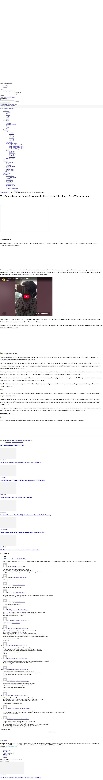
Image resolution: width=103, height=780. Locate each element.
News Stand (3, 459)
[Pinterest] (13, 200)
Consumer (8, 125)
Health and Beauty (10, 166)
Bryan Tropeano (13, 177)
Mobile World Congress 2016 (16, 147)
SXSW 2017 (12, 153)
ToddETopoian (10, 609)
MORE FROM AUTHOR (17, 445)
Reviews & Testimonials (12, 188)
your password (17, 94)
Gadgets (5, 192)
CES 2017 (11, 138)
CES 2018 (11, 136)
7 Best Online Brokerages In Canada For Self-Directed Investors (20, 550)
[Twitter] (7, 200)
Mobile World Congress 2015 (16, 148)
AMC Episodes (6, 173)
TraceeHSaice (10, 669)
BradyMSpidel (10, 681)
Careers (5, 87)
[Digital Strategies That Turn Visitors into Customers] (8, 493)
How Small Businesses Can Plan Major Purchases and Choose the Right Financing (25, 515)
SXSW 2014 (12, 157)
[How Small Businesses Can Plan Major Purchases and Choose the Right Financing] (8, 510)
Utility (7, 119)
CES (7, 131)
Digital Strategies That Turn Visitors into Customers (16, 497)
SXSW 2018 (12, 151)
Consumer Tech (4, 529)
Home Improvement (11, 124)
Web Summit (9, 142)
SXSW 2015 (12, 155)
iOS (7, 113)
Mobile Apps (6, 111)
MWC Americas (10, 158)
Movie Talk (6, 172)
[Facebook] (2, 200)
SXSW (7, 150)
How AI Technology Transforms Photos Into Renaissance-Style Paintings (22, 480)
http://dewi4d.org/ (16, 623)
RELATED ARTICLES (5, 445)
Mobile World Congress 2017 (16, 146)
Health (7, 127)
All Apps (8, 112)
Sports (7, 163)
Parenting (8, 123)
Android (8, 115)
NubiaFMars (10, 645)
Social (7, 117)
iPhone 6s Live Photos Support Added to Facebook (19, 440)
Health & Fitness (10, 170)
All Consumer (9, 162)
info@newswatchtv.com (11, 746)
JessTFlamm (10, 719)
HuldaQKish (10, 695)
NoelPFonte (10, 658)
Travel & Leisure (10, 169)
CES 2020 (11, 134)
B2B (7, 128)
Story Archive (9, 180)
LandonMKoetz (10, 628)
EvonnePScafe (10, 708)
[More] (24, 200)
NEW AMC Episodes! (8, 753)
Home (1, 192)
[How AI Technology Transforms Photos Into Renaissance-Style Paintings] (8, 475)
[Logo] (3, 108)
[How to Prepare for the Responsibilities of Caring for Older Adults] (8, 458)
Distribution (9, 182)
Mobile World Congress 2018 (16, 144)
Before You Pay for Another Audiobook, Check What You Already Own (22, 532)
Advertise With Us (10, 185)
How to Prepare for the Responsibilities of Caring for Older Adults (20, 462)
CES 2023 (11, 132)
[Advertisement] (17, 234)
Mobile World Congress (11, 143)
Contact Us (5, 85)
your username (17, 92)
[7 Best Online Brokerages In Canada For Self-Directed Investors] (8, 545)
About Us (5, 174)
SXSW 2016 (12, 154)
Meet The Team (10, 176)
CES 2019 (11, 135)
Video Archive (9, 181)
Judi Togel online (11, 620)
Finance (8, 121)
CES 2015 (11, 140)
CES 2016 (11, 139)
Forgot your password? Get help (7, 97)
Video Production (10, 184)
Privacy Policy (6, 750)
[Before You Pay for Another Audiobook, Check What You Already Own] (8, 528)
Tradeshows (6, 130)
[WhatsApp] (18, 200)
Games (7, 116)
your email (16, 101)
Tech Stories (6, 120)
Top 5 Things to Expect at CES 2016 (14, 442)
